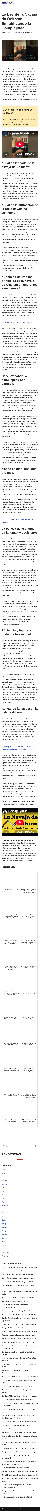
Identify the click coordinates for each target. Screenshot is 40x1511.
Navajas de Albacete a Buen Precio (14, 1328)
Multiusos (5, 1216)
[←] (8, 2)
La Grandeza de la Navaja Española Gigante (17, 1497)
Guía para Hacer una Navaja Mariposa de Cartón (19, 1425)
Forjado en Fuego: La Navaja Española (15, 1429)
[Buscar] (36, 1146)
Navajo (4, 1231)
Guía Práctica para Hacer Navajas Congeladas (18, 1297)
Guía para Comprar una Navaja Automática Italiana (19, 1311)
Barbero (4, 1184)
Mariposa (5, 1206)
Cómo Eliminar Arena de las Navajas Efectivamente (20, 1475)
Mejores (4, 1213)
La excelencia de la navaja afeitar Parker (16, 1271)
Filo (3, 1202)
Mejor (4, 1209)
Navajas (4, 1227)
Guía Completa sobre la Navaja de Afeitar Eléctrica (19, 1331)
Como (4, 1191)
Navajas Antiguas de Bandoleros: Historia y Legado (19, 1452)
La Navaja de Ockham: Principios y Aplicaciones (18, 1342)
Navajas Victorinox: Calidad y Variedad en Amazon (19, 1338)
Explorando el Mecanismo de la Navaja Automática (19, 1324)
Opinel (4, 1238)
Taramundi (5, 1252)
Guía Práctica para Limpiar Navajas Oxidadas (18, 1282)
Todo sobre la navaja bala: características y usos (19, 1335)
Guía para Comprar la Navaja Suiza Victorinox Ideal (20, 1376)
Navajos (4, 1234)
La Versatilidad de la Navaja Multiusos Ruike (17, 1468)
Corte (3, 1198)
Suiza (4, 1249)
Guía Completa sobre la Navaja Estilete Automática (19, 1267)
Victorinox (5, 1256)
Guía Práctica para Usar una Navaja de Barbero (18, 1278)
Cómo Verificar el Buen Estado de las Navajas (18, 1274)
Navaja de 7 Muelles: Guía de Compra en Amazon (19, 1396)
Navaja (4, 1224)
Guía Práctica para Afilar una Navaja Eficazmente (19, 1421)
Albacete (5, 1173)
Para (3, 1242)
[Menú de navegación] (35, 3)
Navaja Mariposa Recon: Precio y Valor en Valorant (19, 1432)
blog (3, 1188)
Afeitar (4, 1170)
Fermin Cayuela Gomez (12, 32)
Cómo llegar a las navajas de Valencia (15, 1301)
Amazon (4, 1177)
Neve (3, 1509)
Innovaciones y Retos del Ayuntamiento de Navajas (19, 1448)
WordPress (24, 1509)
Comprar (5, 1195)
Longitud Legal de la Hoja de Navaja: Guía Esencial (19, 1471)
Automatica (5, 1180)
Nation (4, 1220)
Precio (4, 1245)
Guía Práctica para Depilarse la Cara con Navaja (19, 1314)
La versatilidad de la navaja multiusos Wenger (17, 1399)
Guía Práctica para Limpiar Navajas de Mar (17, 1386)
